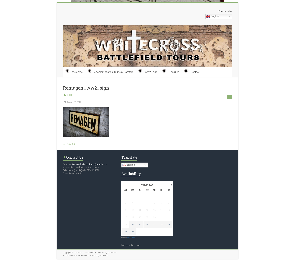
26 (147, 224)
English (214, 16)
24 (133, 224)
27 (154, 224)
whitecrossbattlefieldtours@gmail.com (88, 164)
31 (133, 231)
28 (161, 224)
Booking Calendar (131, 237)
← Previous (69, 143)
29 (169, 224)
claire (70, 94)
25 (140, 224)
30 (126, 231)
